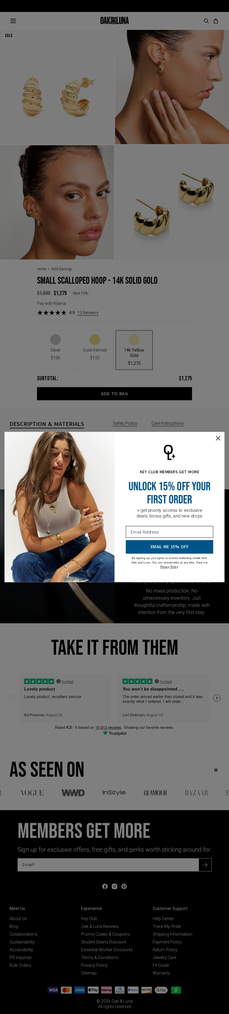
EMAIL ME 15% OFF (170, 547)
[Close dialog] (218, 438)
